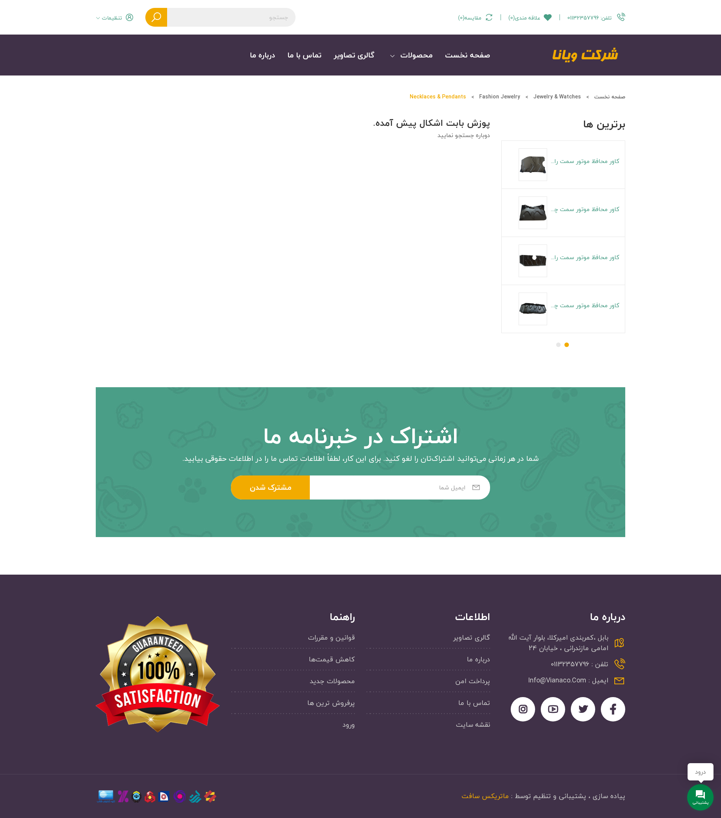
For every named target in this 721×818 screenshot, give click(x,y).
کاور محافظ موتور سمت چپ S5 (583, 209)
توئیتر (583, 709)
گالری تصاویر (471, 637)
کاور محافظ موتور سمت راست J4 (583, 257)
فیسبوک (613, 709)
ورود (348, 725)
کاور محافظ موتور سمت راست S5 (583, 161)
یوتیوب (553, 709)
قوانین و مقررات (331, 637)
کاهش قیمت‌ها (332, 659)
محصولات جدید (332, 681)
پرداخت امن (473, 681)
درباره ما (478, 659)
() (524, 18)
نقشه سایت (473, 725)
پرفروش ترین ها (331, 703)
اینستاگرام (523, 709)
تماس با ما (474, 703)
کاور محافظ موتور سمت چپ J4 (583, 305)
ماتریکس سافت (485, 796)
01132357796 (589, 17)
